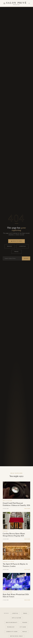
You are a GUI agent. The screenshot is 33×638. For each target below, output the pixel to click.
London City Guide (11, 631)
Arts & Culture (16, 617)
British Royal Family (16, 636)
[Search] (29, 3)
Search (26, 258)
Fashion (24, 622)
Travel (16, 251)
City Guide (23, 626)
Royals (9, 246)
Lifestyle (22, 246)
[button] (4, 3)
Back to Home (17, 241)
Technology (11, 626)
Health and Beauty (11, 622)
